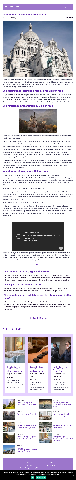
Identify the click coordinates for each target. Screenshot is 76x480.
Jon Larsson (21, 18)
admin (19, 374)
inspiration (10, 377)
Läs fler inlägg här (38, 318)
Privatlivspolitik (41, 477)
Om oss (51, 468)
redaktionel (69, 17)
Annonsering (51, 465)
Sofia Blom (58, 376)
